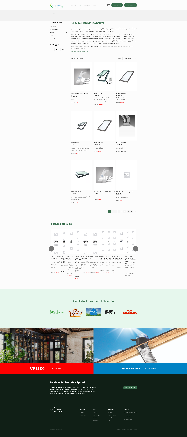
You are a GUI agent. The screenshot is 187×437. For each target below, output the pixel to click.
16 (128, 211)
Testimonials (83, 415)
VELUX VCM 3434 (56, 257)
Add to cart (81, 75)
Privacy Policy (129, 429)
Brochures (110, 412)
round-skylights (54, 29)
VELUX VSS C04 (70, 257)
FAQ (109, 420)
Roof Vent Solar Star (119, 257)
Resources (87, 5)
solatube (52, 32)
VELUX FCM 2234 (114, 257)
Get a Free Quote (130, 387)
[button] (130, 5)
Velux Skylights (96, 415)
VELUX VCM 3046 (95, 257)
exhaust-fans (53, 39)
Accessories (95, 420)
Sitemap (135, 429)
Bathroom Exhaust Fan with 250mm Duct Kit (64, 259)
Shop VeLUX (58, 368)
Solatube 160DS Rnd (133, 257)
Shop (80, 5)
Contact (95, 5)
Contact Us (110, 417)
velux (51, 35)
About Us (73, 5)
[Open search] (102, 5)
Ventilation (95, 417)
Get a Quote (117, 5)
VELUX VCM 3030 (85, 257)
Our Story (82, 412)
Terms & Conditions (120, 429)
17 (131, 211)
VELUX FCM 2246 (102, 257)
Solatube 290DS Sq (127, 258)
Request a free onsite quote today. (80, 51)
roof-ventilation (54, 26)
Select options (126, 124)
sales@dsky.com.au (128, 419)
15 (124, 211)
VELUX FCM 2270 (108, 257)
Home (51, 14)
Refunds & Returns (112, 415)
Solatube (95, 412)
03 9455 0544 (127, 417)
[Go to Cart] (108, 5)
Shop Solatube (152, 368)
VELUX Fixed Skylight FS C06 (78, 259)
